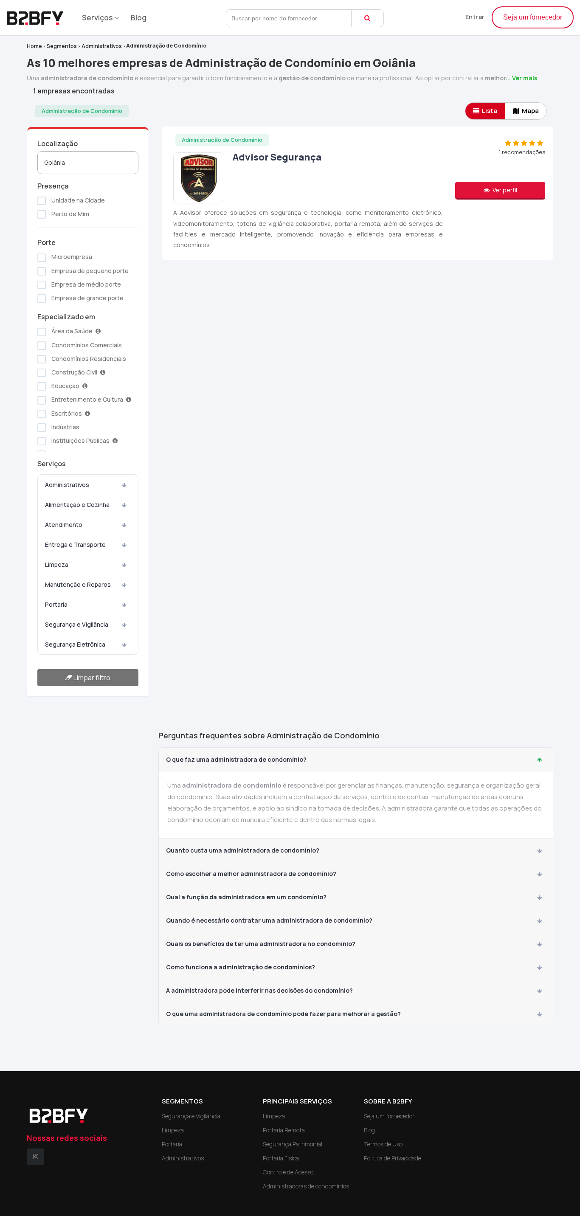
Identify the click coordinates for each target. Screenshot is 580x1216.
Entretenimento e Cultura (87, 399)
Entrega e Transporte (75, 544)
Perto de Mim (69, 214)
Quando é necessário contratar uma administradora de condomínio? (269, 920)
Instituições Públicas (80, 440)
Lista (489, 110)
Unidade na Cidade (77, 200)
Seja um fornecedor (532, 17)
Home (34, 46)
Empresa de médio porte (85, 284)
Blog (138, 18)
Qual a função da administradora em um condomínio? (246, 897)
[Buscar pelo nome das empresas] (367, 18)
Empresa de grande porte (87, 298)
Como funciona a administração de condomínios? (240, 967)
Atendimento (63, 525)
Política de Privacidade (392, 1158)
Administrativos (102, 46)
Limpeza (56, 564)
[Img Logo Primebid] (38, 15)
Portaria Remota (284, 1130)
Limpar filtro (91, 677)
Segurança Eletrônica (75, 644)
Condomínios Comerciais (86, 345)
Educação (65, 386)
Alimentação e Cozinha (77, 505)
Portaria (56, 604)
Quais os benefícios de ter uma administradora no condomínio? (260, 944)
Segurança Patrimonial (292, 1144)
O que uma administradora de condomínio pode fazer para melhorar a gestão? (283, 1014)
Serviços (97, 18)
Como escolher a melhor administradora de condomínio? (251, 874)
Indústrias (64, 427)
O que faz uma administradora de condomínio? (236, 759)
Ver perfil (504, 190)
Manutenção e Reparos (78, 584)
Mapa (530, 110)
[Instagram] (35, 1156)
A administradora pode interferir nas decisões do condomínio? (259, 990)
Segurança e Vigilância (76, 624)
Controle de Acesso (288, 1172)
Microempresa (71, 257)
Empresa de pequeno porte (89, 271)
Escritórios (66, 413)
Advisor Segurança (277, 157)
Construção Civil (74, 372)
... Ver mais (521, 78)
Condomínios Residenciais (88, 359)
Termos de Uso (383, 1144)
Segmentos (62, 46)
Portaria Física (281, 1158)
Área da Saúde (72, 331)
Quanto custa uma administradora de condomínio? (242, 850)
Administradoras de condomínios (306, 1186)
